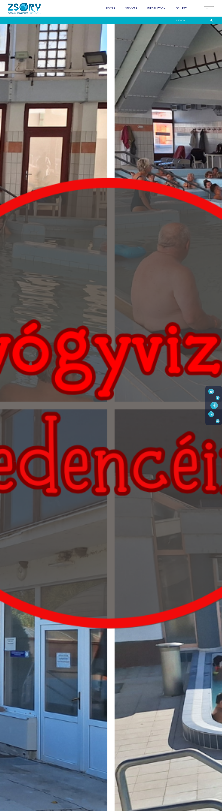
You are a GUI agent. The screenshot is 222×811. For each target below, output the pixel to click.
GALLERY (181, 8)
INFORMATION (156, 8)
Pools (110, 8)
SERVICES (131, 8)
